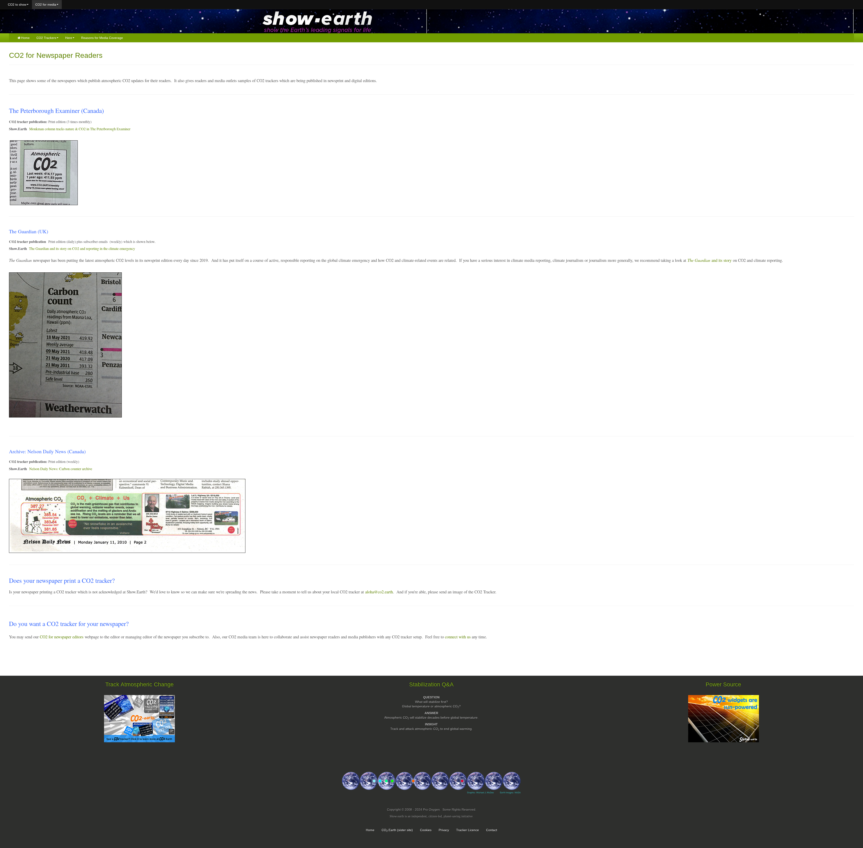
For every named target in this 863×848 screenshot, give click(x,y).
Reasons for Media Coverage (102, 38)
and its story (709, 260)
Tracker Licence (467, 830)
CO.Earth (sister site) (397, 830)
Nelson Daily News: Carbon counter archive (60, 468)
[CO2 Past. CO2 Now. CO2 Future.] (431, 787)
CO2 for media (45, 4)
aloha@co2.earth (379, 591)
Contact (491, 830)
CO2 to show (17, 4)
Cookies (426, 830)
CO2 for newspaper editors (61, 636)
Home (25, 38)
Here (68, 38)
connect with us (458, 636)
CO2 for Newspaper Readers (55, 55)
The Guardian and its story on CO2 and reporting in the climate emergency (82, 248)
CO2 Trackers (46, 38)
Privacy (444, 830)
